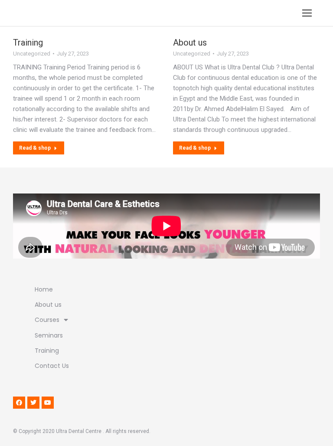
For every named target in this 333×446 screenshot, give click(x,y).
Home (44, 289)
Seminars (49, 335)
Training (28, 42)
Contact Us (52, 365)
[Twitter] (33, 403)
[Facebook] (19, 403)
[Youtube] (48, 403)
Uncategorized (31, 53)
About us (190, 42)
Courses (47, 319)
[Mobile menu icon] (307, 13)
